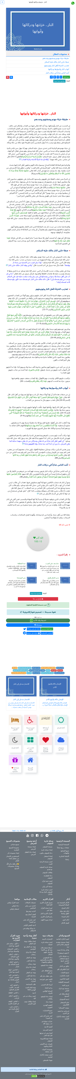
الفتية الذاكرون (64, 979)
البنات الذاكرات (64, 976)
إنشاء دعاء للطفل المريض (30, 853)
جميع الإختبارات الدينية (47, 1012)
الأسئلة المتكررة (64, 856)
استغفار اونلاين (14, 909)
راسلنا (67, 859)
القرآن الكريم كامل (46, 913)
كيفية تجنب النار (36, 673)
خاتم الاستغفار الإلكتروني (64, 1003)
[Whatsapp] (42, 835)
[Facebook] (37, 835)
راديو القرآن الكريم (46, 917)
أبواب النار (14, 668)
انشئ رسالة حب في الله (29, 997)
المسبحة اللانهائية (63, 982)
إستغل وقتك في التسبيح (64, 995)
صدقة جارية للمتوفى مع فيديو (46, 868)
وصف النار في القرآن (59, 673)
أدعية (34, 993)
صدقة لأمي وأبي (47, 886)
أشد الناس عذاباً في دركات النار (57, 73)
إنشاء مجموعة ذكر (13, 853)
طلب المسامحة (31, 984)
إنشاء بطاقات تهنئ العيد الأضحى (30, 1003)
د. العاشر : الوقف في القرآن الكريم (13, 1002)
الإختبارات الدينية (47, 939)
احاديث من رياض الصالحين (30, 907)
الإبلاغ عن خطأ (37, 599)
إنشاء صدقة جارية (46, 850)
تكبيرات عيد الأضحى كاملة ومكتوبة (46, 1045)
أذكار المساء (65, 917)
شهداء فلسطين (47, 1060)
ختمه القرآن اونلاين (13, 903)
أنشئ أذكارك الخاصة (62, 939)
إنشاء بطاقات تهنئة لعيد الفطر (30, 942)
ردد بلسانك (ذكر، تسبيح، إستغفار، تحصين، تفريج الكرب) (64, 959)
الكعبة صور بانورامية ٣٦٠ (46, 980)
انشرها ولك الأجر (39, 620)
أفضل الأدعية (48, 1027)
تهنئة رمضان (32, 964)
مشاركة (39, 625)
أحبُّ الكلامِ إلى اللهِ (63, 969)
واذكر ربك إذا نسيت (63, 950)
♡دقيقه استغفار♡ (63, 953)
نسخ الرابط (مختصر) (47, 629)
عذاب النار (29, 673)
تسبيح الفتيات (65, 972)
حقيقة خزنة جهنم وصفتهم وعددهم (56, 58)
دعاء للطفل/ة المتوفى (48, 877)
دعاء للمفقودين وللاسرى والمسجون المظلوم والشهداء (46, 960)
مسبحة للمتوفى (47, 847)
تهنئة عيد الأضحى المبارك (30, 980)
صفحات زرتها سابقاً (63, 848)
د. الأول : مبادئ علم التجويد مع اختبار (13, 945)
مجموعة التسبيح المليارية (14, 849)
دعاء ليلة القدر (31, 961)
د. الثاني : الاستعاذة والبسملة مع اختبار (13, 950)
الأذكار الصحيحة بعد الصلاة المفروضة (63, 904)
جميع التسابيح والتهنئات (65, 852)
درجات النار (53, 670)
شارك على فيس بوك (34, 629)
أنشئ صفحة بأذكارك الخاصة (62, 1018)
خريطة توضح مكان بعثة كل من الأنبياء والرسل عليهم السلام (46, 951)
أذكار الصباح (65, 908)
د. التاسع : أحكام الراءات (14, 997)
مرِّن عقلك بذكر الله (46, 976)
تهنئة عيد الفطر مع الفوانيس (30, 948)
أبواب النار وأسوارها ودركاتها (58, 69)
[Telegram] (47, 835)
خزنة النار (48, 670)
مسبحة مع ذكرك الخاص (64, 989)
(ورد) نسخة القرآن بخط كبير (46, 909)
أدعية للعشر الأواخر (30, 925)
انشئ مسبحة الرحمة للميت (46, 863)
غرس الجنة (65, 985)
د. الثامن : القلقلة (13, 993)
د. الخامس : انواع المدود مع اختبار (14, 971)
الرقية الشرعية (47, 1030)
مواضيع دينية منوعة (59, 81)
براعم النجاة (48, 988)
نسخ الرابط (66, 77)
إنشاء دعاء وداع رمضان (31, 953)
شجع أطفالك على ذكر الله (46, 972)
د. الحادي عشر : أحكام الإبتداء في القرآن (14, 1009)
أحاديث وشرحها (31, 911)
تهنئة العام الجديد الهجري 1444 (30, 989)
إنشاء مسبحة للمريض (32, 848)
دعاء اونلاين (15, 906)
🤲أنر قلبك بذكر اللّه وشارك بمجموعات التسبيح (12, 866)
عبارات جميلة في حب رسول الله (47, 1022)
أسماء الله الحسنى (46, 985)
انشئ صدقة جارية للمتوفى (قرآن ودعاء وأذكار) (45, 892)
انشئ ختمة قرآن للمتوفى (47, 882)
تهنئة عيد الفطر (31, 957)
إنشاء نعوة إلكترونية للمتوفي (46, 1040)
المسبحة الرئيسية (63, 844)
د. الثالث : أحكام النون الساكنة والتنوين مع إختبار (13, 956)
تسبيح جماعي (15, 844)
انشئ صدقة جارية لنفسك (46, 943)
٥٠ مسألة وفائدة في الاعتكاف (29, 929)
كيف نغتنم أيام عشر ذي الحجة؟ (29, 921)
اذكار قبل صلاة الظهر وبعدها (64, 912)
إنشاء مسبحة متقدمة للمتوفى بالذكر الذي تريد (62, 944)
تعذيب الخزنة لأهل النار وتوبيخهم (56, 65)
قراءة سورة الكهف (46, 920)
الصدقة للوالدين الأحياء (47, 992)
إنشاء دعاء (49, 1002)
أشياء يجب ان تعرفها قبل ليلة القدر (46, 1034)
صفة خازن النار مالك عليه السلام (57, 62)
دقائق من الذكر (64, 966)
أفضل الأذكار (65, 923)
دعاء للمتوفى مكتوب (45, 853)
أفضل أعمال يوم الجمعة (30, 915)
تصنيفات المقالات (30, 903)
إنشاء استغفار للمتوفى (48, 857)
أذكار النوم (66, 920)
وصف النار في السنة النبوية (47, 673)
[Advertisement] (38, 96)
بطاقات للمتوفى (47, 872)
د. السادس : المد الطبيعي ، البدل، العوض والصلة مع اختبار (13, 978)
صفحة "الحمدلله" (64, 1008)
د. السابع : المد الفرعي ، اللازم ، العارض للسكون (14, 987)
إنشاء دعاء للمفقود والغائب (46, 966)
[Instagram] (32, 835)
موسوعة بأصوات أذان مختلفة (47, 1050)
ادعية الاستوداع (64, 999)
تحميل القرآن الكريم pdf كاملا (46, 904)
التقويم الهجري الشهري (47, 1006)
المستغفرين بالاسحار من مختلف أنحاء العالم (12, 858)
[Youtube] (28, 835)
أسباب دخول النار (36, 668)
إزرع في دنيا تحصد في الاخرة (63, 1012)
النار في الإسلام (60, 668)
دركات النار (60, 670)
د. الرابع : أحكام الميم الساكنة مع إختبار (14, 964)
